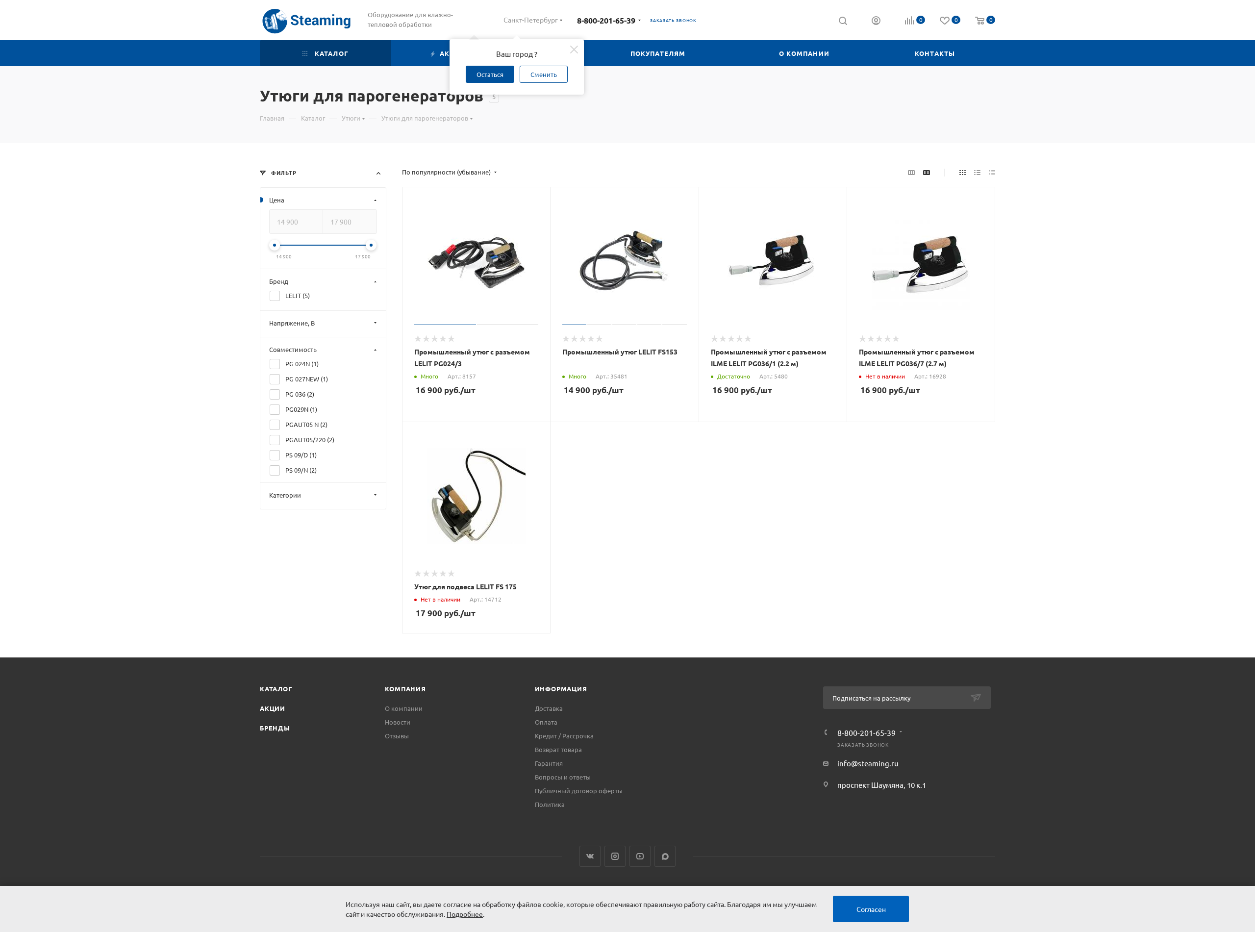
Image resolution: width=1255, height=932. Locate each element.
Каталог (276, 688)
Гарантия (549, 763)
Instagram (615, 856)
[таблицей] (992, 172)
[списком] (977, 172)
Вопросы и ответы (563, 777)
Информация (561, 688)
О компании (404, 708)
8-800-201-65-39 (606, 20)
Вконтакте (590, 856)
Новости (397, 722)
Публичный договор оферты (579, 790)
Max (665, 856)
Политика (550, 804)
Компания (405, 688)
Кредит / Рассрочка (564, 735)
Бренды (275, 728)
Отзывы (397, 735)
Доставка (549, 708)
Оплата (546, 722)
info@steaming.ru (868, 763)
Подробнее (465, 913)
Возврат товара (558, 749)
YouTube (640, 856)
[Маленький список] (911, 172)
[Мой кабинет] (876, 21)
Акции (272, 708)
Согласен (871, 909)
